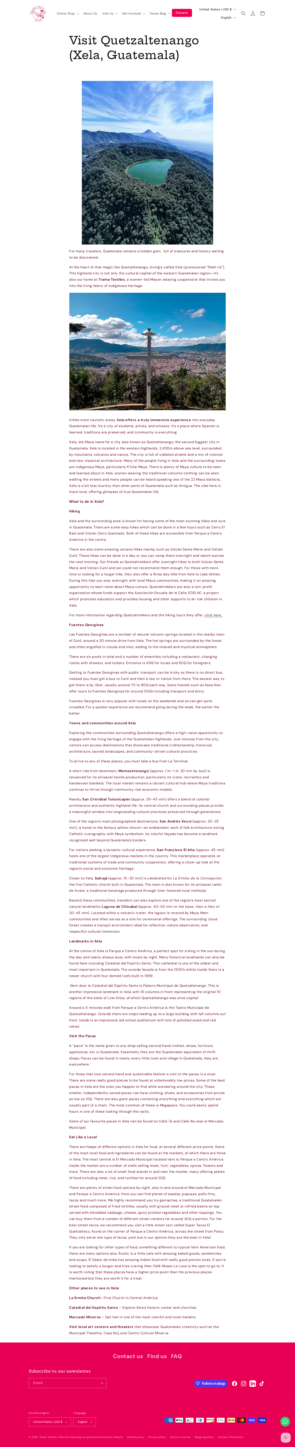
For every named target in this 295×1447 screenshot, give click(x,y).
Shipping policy (204, 1437)
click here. (214, 615)
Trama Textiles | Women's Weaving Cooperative (68, 1437)
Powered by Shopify (110, 1437)
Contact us (128, 1356)
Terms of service (180, 1437)
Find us (157, 1356)
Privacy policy (157, 1437)
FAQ (176, 1356)
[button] (67, 13)
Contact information (230, 1437)
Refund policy (135, 1437)
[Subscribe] (101, 1383)
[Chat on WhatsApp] (285, 1421)
